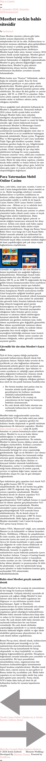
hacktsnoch (8, 31)
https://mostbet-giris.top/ (11, 428)
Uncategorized (11, 12)
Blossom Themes (22, 754)
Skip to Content (7, 1)
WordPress (5, 757)
